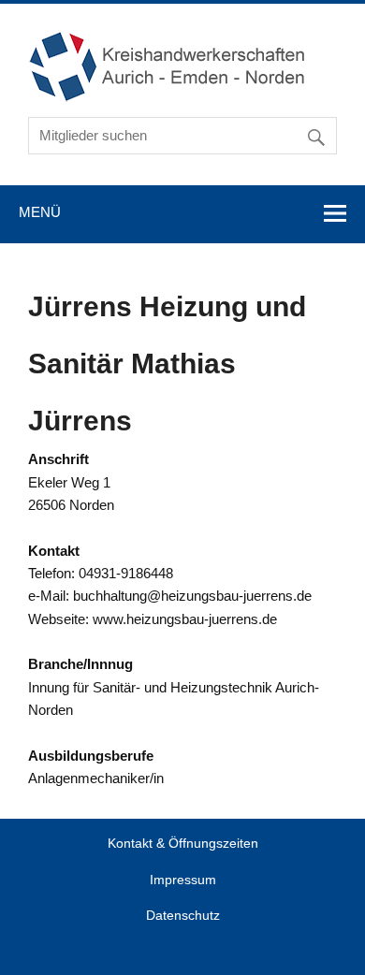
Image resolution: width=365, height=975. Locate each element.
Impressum (183, 880)
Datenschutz (183, 916)
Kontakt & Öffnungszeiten (183, 844)
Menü (40, 212)
